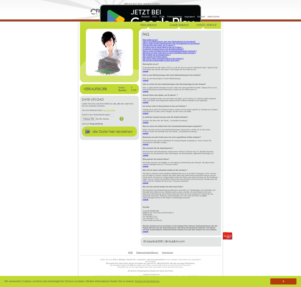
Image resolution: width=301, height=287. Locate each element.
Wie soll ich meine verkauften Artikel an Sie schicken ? (163, 58)
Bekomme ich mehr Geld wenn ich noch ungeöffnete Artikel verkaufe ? (169, 53)
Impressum (167, 252)
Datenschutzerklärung (147, 252)
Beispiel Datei (109, 110)
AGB (130, 252)
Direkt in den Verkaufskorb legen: (96, 115)
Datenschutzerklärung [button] (147, 281)
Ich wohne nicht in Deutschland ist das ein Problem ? (163, 47)
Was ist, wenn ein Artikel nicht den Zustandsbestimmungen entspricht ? (170, 51)
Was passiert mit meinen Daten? (155, 57)
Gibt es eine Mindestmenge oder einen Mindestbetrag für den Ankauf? (169, 41)
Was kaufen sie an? (150, 40)
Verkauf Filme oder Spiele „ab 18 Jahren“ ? (159, 45)
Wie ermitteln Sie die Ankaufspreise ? (157, 55)
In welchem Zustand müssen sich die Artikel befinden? (163, 49)
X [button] (283, 281)
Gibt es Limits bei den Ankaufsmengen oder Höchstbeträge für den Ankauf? (171, 43)
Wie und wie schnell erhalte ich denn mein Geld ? (161, 60)
